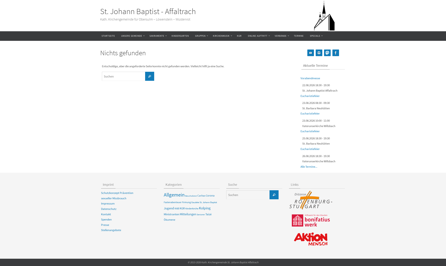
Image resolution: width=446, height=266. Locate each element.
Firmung (186, 202)
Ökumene (169, 219)
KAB (177, 208)
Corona (210, 195)
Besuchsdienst (191, 196)
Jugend (169, 208)
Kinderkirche (191, 208)
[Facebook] (335, 53)
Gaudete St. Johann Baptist (204, 202)
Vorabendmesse (310, 78)
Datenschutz (108, 209)
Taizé (208, 214)
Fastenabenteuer (173, 202)
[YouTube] (310, 53)
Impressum (108, 203)
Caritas (201, 195)
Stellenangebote (111, 230)
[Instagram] (319, 53)
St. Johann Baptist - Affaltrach (148, 11)
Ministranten (171, 214)
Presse (105, 225)
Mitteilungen (188, 214)
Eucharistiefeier (310, 96)
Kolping (205, 208)
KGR (182, 208)
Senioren (201, 214)
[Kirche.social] (327, 53)
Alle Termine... (309, 167)
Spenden (106, 219)
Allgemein (174, 194)
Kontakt (106, 214)
